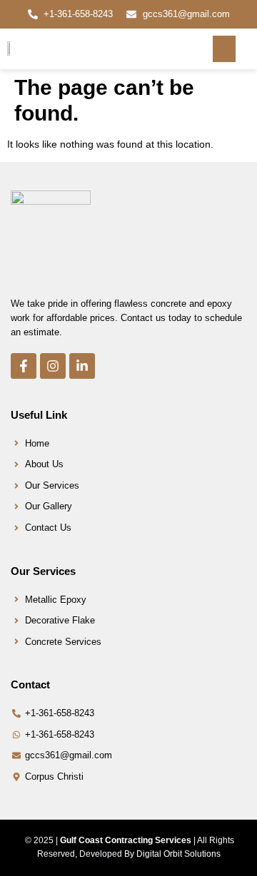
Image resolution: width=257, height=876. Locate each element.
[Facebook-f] (23, 366)
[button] (224, 49)
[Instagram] (53, 366)
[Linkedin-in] (82, 366)
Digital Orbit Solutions (178, 854)
